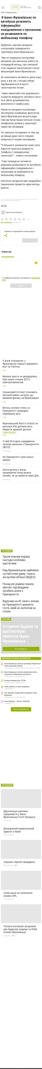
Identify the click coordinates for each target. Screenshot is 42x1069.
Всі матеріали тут (21, 649)
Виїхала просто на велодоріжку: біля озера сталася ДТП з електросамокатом (20, 379)
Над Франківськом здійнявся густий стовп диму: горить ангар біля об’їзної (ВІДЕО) (21, 573)
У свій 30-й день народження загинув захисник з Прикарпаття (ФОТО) (21, 444)
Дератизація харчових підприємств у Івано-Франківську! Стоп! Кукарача (19, 814)
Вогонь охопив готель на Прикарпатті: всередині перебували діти (16, 410)
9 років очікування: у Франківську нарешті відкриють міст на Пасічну (20, 363)
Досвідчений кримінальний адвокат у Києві (18, 830)
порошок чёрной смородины (19, 861)
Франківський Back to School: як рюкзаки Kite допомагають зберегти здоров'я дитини (20, 426)
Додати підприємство (21, 709)
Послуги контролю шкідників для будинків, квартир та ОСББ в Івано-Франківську (20, 929)
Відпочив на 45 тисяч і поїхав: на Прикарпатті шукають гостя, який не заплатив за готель (21, 606)
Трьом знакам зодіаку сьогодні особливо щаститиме (16, 560)
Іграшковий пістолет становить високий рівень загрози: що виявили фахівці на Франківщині (21, 395)
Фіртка (3, 206)
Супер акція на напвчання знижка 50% (17, 894)
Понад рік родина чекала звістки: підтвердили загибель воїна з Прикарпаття (18, 589)
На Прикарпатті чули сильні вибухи (18, 458)
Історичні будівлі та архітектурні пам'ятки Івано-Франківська (20, 634)
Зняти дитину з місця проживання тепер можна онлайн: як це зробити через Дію (21, 472)
